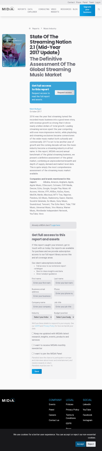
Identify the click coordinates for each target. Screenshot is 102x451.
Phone (57, 289)
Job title (57, 302)
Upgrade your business (87, 9)
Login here (55, 225)
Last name (58, 279)
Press (78, 2)
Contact (71, 2)
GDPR (37, 326)
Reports (22, 9)
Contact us (54, 420)
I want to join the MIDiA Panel (48, 353)
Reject (91, 444)
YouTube (87, 409)
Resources (66, 9)
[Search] (99, 12)
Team (91, 2)
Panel (85, 2)
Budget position (61, 313)
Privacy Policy (48, 326)
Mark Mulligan (35, 109)
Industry (35, 313)
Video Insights (55, 10)
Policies (69, 404)
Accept (80, 444)
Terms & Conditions (71, 416)
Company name (38, 302)
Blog (75, 9)
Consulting (44, 9)
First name (36, 279)
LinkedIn (87, 404)
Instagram (87, 420)
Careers (52, 415)
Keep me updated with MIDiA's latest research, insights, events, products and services (50, 336)
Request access (65, 92)
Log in (97, 2)
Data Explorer (32, 10)
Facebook (87, 415)
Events (52, 404)
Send (37, 371)
